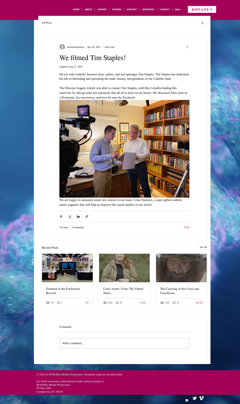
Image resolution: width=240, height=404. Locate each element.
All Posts (46, 22)
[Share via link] (87, 216)
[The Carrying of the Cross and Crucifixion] (181, 268)
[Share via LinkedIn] (78, 216)
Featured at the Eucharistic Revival (63, 290)
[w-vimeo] (201, 398)
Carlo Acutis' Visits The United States (123, 290)
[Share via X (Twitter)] (69, 216)
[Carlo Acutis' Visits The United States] (124, 268)
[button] (202, 22)
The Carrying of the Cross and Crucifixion (179, 290)
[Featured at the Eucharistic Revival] (67, 268)
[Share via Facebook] (61, 216)
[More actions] (187, 47)
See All (203, 247)
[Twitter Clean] (194, 398)
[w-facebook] (188, 401)
